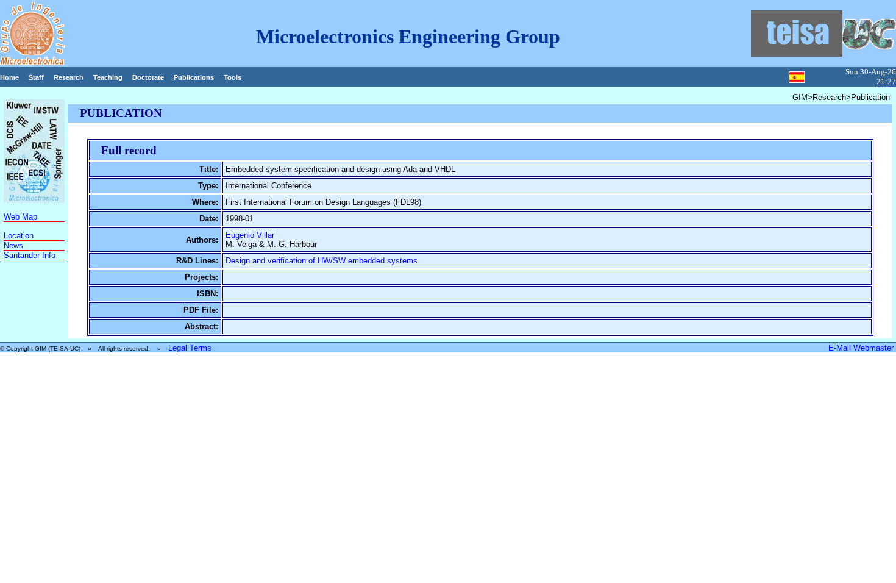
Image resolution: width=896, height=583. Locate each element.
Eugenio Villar (250, 235)
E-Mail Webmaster (862, 347)
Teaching (108, 77)
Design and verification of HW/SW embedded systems (322, 260)
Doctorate (148, 77)
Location (19, 235)
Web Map (20, 216)
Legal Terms (190, 347)
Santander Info (29, 255)
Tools (232, 77)
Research (69, 77)
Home (9, 77)
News (13, 245)
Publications (194, 77)
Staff (36, 77)
